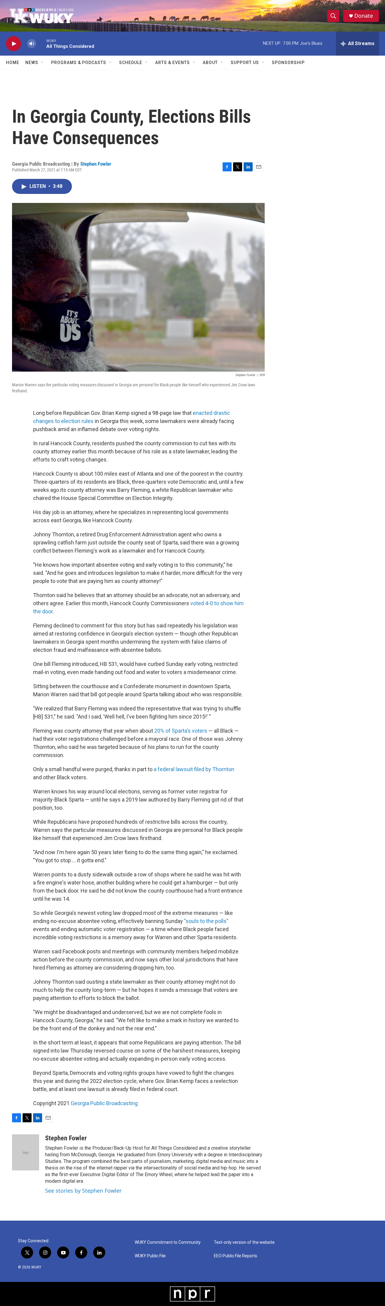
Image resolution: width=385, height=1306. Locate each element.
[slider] (41, 43)
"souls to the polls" (206, 921)
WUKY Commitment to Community (168, 1242)
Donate (363, 16)
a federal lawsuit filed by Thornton (194, 769)
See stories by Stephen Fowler (83, 1190)
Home (12, 62)
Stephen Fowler (95, 164)
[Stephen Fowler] (25, 1152)
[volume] (31, 44)
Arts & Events (172, 62)
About (210, 62)
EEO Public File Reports (235, 1256)
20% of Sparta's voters (180, 731)
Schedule (130, 62)
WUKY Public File (150, 1256)
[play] (13, 43)
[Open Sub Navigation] (42, 62)
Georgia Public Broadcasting (104, 1103)
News (31, 62)
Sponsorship (288, 62)
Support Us (245, 62)
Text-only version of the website (244, 1242)
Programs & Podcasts (78, 62)
